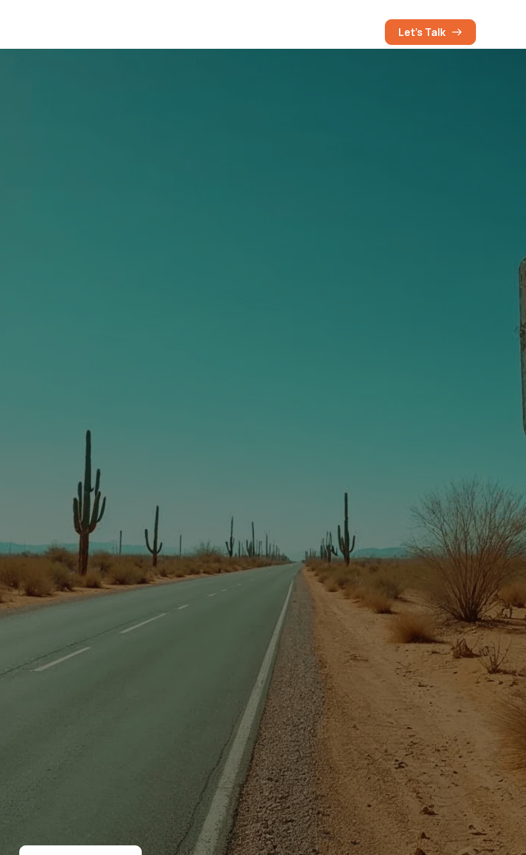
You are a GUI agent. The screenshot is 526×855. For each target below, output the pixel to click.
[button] (362, 32)
